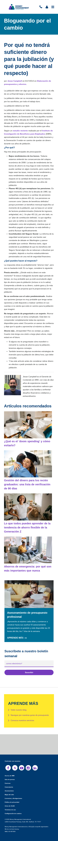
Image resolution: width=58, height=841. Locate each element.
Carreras (7, 780)
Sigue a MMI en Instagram (28, 764)
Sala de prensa (9, 776)
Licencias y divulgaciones (13, 795)
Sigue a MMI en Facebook (8, 764)
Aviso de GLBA (9, 803)
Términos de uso (10, 806)
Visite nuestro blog (19, 706)
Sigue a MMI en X (15, 764)
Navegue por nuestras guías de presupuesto (30, 712)
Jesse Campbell (14, 81)
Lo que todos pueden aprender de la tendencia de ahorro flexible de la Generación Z (26, 524)
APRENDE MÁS (15, 634)
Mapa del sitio (9, 791)
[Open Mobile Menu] (53, 6)
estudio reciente (20, 130)
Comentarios (9, 784)
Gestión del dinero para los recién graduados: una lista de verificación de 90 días (28, 481)
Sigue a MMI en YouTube (21, 764)
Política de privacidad (11, 799)
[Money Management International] (19, 6)
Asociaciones (9, 787)
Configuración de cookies (13, 810)
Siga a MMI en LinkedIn (35, 764)
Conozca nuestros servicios (22, 717)
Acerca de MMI (9, 772)
